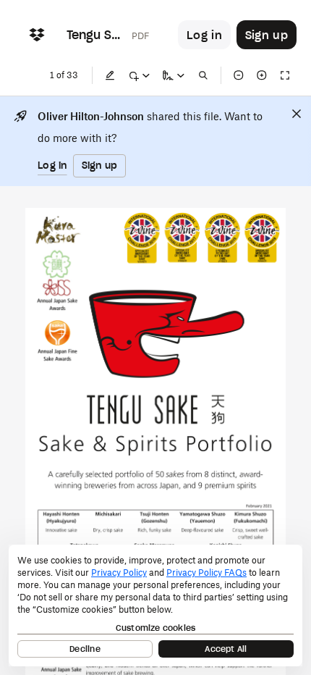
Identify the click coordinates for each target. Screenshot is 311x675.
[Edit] (110, 75)
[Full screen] (285, 75)
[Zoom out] (238, 75)
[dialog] (155, 605)
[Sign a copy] (173, 75)
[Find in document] (203, 75)
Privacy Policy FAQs (206, 572)
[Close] (296, 113)
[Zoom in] (261, 75)
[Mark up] (139, 75)
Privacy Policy (119, 572)
